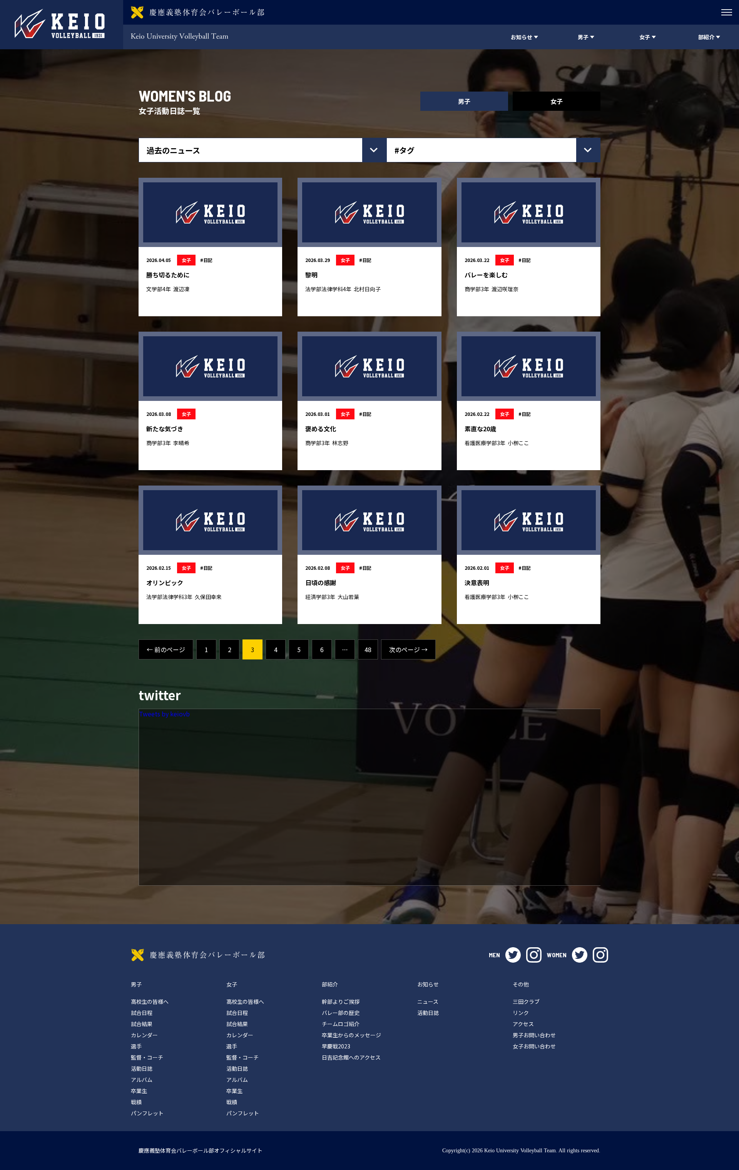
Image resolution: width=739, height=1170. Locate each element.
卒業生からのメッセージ (351, 1035)
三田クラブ (526, 1001)
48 (367, 649)
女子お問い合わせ (534, 1046)
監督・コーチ (147, 1057)
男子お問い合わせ (534, 1035)
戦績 (136, 1102)
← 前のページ (166, 649)
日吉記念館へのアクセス (351, 1057)
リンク (521, 1012)
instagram (534, 955)
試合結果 (141, 1024)
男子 (464, 101)
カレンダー (144, 1035)
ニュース (427, 1001)
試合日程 (141, 1012)
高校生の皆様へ (150, 1001)
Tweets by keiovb (164, 713)
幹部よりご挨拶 (340, 1001)
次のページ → (408, 649)
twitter (513, 955)
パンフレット (147, 1113)
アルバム (141, 1079)
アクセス (523, 1024)
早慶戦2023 (336, 1046)
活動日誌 (141, 1068)
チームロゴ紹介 (340, 1024)
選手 (136, 1046)
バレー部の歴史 (340, 1012)
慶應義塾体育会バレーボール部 (198, 955)
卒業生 (139, 1091)
